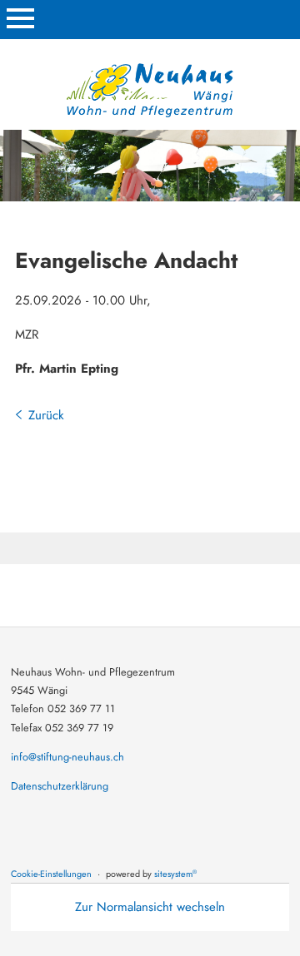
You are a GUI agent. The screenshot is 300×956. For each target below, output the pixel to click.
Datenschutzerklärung (59, 786)
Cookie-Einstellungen (51, 873)
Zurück (46, 415)
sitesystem (175, 873)
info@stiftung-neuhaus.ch (67, 757)
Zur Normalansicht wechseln (150, 907)
